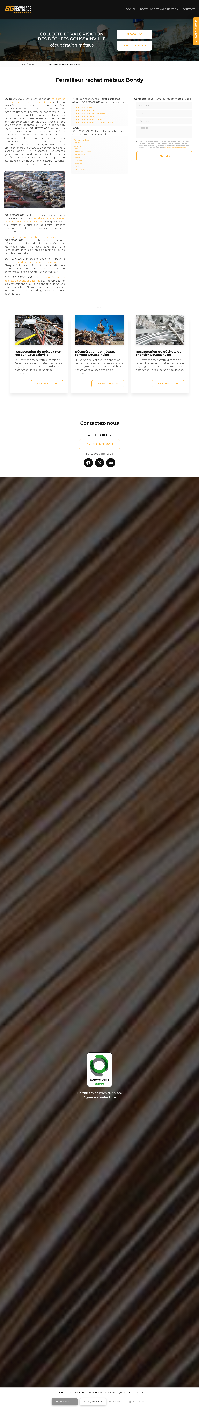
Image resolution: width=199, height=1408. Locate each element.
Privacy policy (140, 1401)
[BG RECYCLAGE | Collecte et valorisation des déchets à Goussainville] (18, 9)
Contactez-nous (134, 45)
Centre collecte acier (83, 108)
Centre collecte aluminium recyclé (89, 114)
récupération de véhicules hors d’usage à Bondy (34, 262)
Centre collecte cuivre (84, 116)
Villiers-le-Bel (80, 170)
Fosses (76, 149)
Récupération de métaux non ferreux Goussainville (38, 353)
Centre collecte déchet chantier (88, 119)
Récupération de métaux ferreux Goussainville (95, 353)
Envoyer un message (99, 444)
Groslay (77, 158)
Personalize (119, 1401)
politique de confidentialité (175, 148)
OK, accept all (65, 1401)
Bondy (42, 64)
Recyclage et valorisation (159, 9)
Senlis (76, 167)
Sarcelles (78, 164)
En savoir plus (47, 383)
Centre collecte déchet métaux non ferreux (93, 122)
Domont (77, 146)
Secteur (32, 64)
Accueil (131, 9)
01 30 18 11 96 (134, 34)
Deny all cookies (93, 1401)
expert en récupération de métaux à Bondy (38, 237)
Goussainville (79, 155)
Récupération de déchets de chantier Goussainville (159, 353)
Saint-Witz (78, 161)
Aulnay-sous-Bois (81, 140)
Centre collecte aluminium (86, 110)
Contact (188, 9)
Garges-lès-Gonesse (82, 152)
